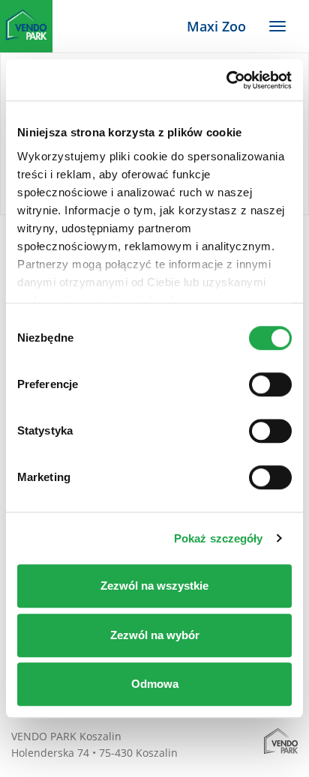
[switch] (270, 384)
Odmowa (154, 683)
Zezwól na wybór (155, 635)
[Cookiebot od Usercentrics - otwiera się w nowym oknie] (226, 80)
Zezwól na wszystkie (154, 585)
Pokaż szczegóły (218, 538)
